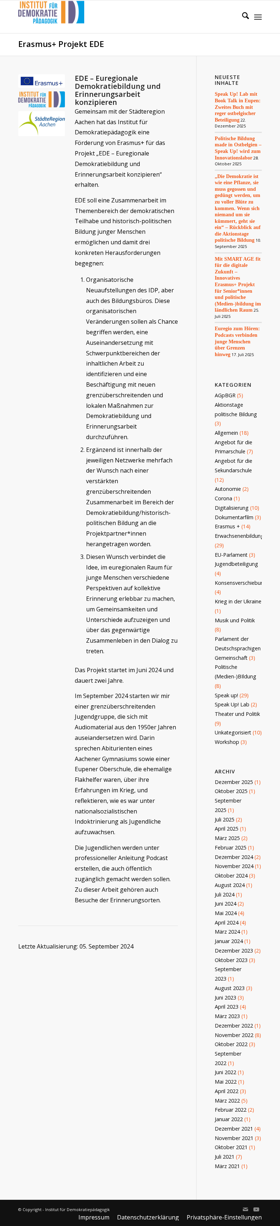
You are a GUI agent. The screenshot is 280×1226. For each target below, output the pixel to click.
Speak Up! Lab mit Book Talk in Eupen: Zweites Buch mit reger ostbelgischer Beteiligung (238, 106)
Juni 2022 (225, 1072)
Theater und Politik (237, 713)
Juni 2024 (225, 903)
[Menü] (258, 17)
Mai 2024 (226, 913)
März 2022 (227, 1100)
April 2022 (226, 1091)
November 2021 (234, 1138)
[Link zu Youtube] (256, 1209)
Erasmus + (227, 526)
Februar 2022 (230, 1109)
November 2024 (234, 866)
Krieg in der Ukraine (238, 601)
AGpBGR (225, 395)
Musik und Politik (235, 620)
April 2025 (226, 828)
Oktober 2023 (231, 960)
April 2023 (226, 1006)
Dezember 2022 (234, 1025)
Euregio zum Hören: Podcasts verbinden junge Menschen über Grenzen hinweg (237, 341)
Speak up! (226, 695)
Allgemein (226, 432)
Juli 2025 (224, 819)
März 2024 (227, 931)
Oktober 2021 (231, 1147)
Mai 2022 (226, 1081)
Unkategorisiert (233, 732)
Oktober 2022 (231, 1044)
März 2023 (227, 1016)
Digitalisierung (232, 507)
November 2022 (234, 1035)
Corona (223, 498)
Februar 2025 (230, 847)
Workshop (227, 741)
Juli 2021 (224, 1156)
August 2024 (230, 885)
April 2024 (226, 922)
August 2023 (230, 988)
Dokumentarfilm (234, 517)
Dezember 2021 (234, 1128)
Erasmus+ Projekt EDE (61, 44)
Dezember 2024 (234, 857)
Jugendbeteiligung (236, 563)
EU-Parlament (231, 554)
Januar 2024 (229, 941)
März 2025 (227, 838)
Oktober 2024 (231, 875)
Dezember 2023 (234, 950)
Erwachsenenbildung (239, 535)
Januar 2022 (229, 1119)
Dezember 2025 (234, 781)
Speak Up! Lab (232, 704)
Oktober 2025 (231, 791)
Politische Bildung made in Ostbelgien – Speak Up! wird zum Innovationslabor (238, 148)
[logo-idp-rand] (51, 16)
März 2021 (227, 1166)
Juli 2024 (224, 894)
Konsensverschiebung (241, 582)
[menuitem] (242, 16)
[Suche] (242, 16)
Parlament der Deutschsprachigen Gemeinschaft (238, 648)
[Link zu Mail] (245, 1209)
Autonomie (228, 488)
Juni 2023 (225, 997)
